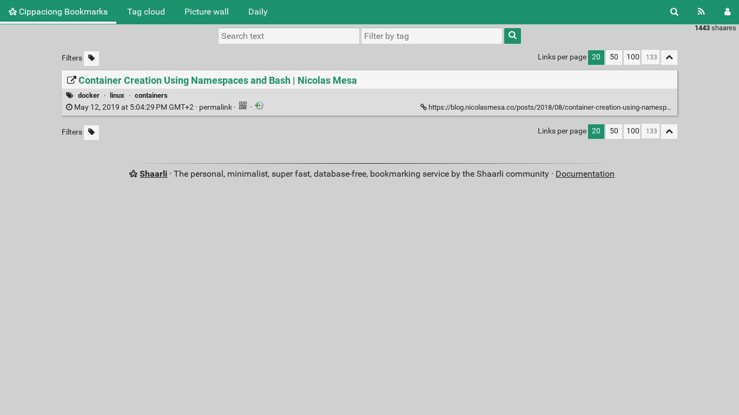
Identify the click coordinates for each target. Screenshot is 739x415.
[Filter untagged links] (91, 58)
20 (596, 57)
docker (89, 95)
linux (117, 95)
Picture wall (206, 11)
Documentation (585, 174)
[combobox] (431, 36)
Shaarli (153, 174)
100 (632, 57)
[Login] (727, 12)
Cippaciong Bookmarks (62, 11)
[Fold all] (669, 57)
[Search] (674, 12)
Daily (258, 11)
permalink (153, 107)
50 (614, 57)
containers (151, 95)
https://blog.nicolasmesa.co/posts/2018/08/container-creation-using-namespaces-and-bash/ (572, 107)
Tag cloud (146, 11)
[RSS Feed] (701, 12)
